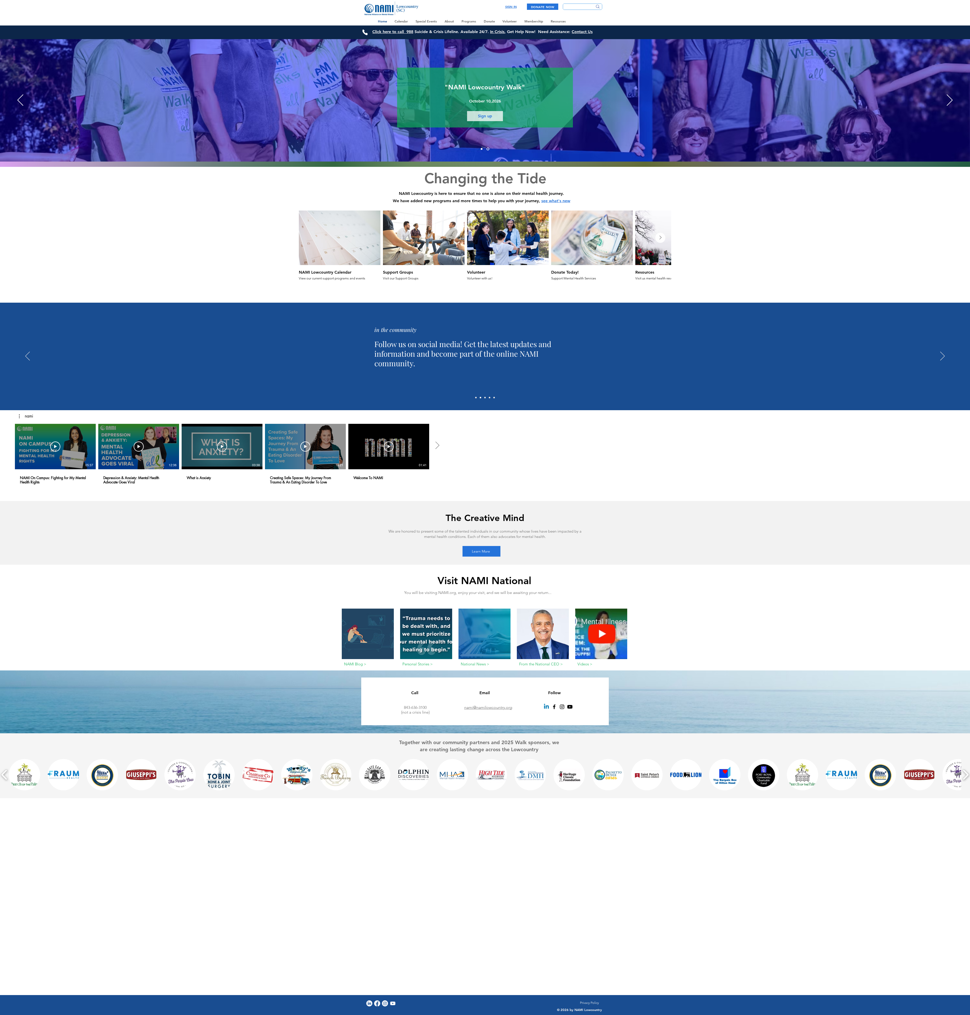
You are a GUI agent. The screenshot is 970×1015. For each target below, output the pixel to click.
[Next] (950, 100)
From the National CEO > (541, 664)
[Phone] (365, 32)
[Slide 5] (494, 397)
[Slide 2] (485, 397)
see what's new (555, 200)
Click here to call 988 (392, 31)
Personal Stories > (417, 664)
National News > (475, 664)
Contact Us (582, 31)
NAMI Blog (354, 664)
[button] (26, 416)
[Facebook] (554, 707)
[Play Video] (55, 446)
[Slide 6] (476, 397)
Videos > (584, 664)
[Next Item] (660, 238)
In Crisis (497, 31)
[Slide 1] (480, 397)
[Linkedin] (546, 707)
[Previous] (20, 100)
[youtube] (570, 707)
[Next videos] (437, 445)
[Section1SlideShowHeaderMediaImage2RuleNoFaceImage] (488, 149)
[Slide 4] (489, 397)
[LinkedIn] (369, 1003)
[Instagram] (562, 707)
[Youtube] (393, 1003)
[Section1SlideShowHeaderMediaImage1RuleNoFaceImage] (481, 149)
